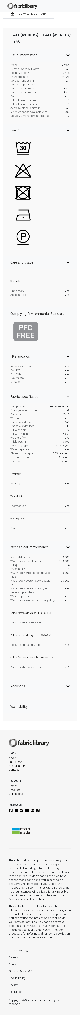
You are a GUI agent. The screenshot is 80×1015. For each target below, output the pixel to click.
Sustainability (17, 765)
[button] (28, 14)
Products (14, 790)
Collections (16, 793)
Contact (14, 769)
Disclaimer (15, 991)
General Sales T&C (20, 971)
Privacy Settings (19, 950)
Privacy (13, 985)
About (13, 758)
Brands (13, 786)
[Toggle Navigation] (69, 6)
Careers (14, 957)
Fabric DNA (15, 762)
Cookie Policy (17, 978)
